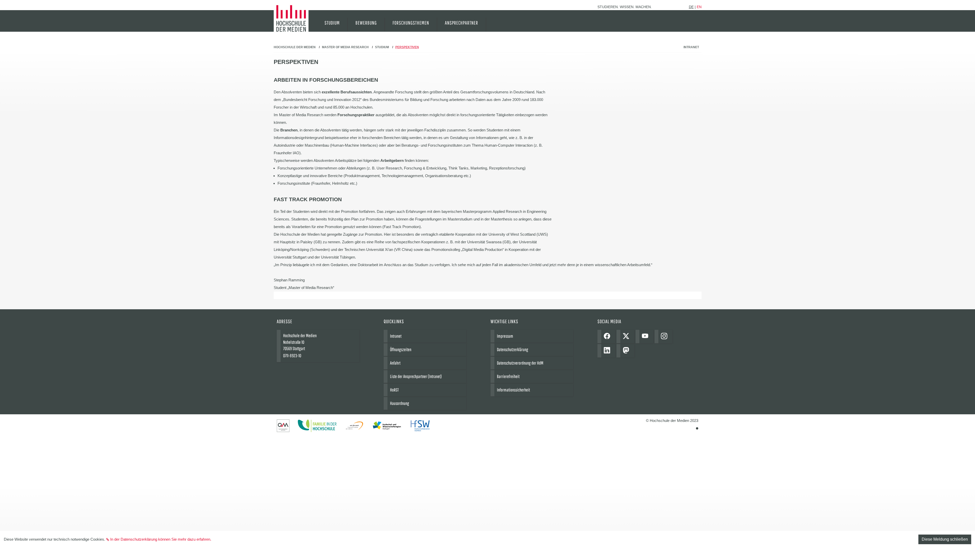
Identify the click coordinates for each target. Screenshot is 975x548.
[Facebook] (608, 336)
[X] (627, 336)
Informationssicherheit (513, 389)
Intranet (691, 47)
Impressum (505, 336)
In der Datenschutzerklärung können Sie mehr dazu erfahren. (160, 539)
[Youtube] (646, 336)
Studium (382, 47)
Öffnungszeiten (400, 349)
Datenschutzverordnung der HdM (520, 363)
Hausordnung (399, 403)
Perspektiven (407, 47)
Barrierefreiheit (508, 376)
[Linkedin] (608, 350)
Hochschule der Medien (295, 47)
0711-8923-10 (292, 355)
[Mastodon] (627, 350)
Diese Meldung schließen (945, 539)
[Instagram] (665, 336)
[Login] (697, 428)
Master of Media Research (345, 47)
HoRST (394, 389)
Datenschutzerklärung (512, 349)
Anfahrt (395, 363)
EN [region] (699, 7)
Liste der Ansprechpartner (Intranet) (416, 376)
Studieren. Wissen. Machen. (624, 7)
